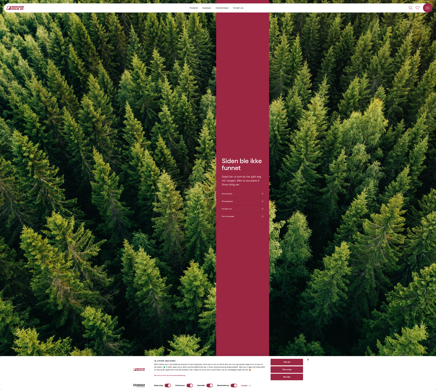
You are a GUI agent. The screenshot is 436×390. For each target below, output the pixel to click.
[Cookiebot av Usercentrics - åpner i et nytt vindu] (139, 385)
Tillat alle (286, 362)
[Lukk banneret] (308, 359)
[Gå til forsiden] (15, 7)
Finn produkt (227, 194)
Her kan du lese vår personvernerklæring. (170, 375)
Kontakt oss (238, 8)
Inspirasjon (206, 8)
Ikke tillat (286, 377)
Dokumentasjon (222, 8)
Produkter (194, 8)
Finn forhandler (228, 216)
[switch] (190, 385)
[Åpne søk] (410, 8)
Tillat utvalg (286, 369)
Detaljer (244, 385)
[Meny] (427, 7)
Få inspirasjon (227, 201)
